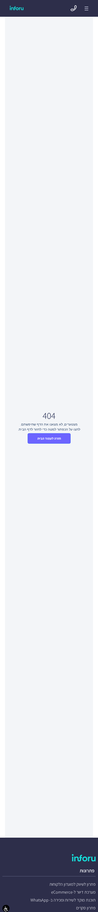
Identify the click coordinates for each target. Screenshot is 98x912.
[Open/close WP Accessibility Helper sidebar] (6, 908)
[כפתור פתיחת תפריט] (86, 8)
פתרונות (87, 871)
